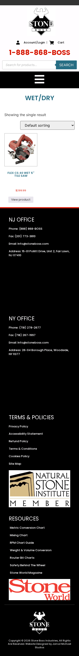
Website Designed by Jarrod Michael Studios (48, 645)
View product (21, 199)
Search (66, 65)
